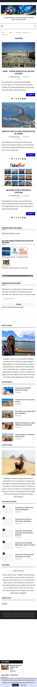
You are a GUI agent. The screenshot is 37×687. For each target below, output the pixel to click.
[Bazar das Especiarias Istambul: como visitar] (5, 667)
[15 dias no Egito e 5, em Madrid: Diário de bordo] (7, 437)
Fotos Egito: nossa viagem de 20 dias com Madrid (25, 412)
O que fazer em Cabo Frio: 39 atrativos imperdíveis (24, 508)
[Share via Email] (25, 98)
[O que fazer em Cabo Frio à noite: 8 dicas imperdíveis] (7, 522)
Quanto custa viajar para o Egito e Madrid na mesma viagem (25, 424)
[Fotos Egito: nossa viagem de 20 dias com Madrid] (7, 414)
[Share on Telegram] (22, 98)
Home (3, 32)
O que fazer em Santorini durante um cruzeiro (23, 389)
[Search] (35, 26)
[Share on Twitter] (16, 98)
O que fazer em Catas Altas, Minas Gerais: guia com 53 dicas (25, 544)
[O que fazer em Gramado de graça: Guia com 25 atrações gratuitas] (7, 534)
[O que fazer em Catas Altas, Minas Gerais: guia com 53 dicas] (7, 546)
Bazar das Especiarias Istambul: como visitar (16, 667)
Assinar (18, 304)
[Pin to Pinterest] (18, 98)
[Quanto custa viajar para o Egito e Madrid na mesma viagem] (7, 426)
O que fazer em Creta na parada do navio (25, 401)
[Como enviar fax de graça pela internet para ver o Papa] (7, 557)
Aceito (15, 685)
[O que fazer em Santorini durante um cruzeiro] (7, 391)
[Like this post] (12, 98)
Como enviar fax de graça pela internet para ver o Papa (24, 555)
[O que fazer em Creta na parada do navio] (7, 402)
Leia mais (23, 685)
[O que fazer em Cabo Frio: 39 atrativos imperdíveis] (7, 510)
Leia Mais (30, 94)
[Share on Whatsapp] (20, 98)
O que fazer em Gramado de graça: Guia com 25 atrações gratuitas (24, 533)
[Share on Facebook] (14, 98)
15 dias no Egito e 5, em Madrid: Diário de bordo (25, 435)
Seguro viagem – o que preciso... (10, 675)
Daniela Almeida (15, 76)
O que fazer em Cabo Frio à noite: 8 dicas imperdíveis (23, 520)
